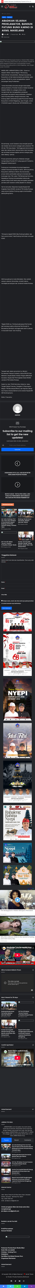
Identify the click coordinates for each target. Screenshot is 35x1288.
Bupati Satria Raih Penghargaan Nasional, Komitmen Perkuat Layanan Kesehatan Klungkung (25, 1033)
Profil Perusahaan (7, 1228)
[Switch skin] (30, 7)
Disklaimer (4, 1254)
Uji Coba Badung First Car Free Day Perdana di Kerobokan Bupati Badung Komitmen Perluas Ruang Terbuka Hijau (8, 523)
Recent (16, 1140)
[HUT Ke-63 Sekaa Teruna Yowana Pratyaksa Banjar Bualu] (9, 536)
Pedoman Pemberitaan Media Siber (13, 1248)
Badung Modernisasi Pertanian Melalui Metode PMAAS (24, 520)
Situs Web (4, 594)
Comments (27, 1140)
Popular (6, 1140)
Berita (8, 13)
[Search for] (33, 7)
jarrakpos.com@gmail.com (12, 1200)
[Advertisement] (17, 124)
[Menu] (2, 7)
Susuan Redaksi (6, 1231)
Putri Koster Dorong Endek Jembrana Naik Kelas (17, 1)
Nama (3, 582)
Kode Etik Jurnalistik (8, 1250)
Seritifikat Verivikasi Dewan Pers (12, 1256)
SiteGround (26, 1276)
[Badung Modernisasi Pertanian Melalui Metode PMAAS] (26, 513)
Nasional (9, 17)
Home (4, 13)
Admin (5, 34)
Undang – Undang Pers (8, 1252)
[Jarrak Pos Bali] (11, 6)
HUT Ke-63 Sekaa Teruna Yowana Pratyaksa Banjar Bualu (8, 543)
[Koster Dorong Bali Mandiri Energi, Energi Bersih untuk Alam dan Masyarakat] (26, 536)
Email (3, 588)
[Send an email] (7, 34)
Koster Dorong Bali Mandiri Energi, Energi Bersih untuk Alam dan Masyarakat (25, 544)
